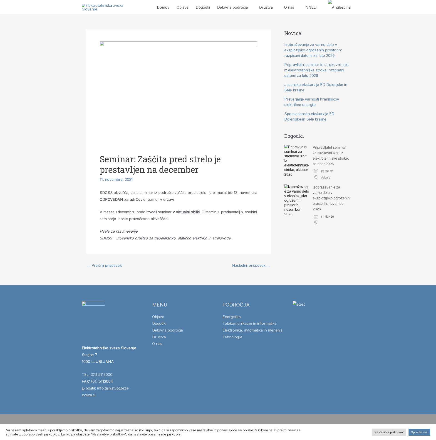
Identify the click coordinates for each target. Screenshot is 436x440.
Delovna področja (232, 7)
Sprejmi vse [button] (419, 432)
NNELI (311, 7)
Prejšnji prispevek (104, 265)
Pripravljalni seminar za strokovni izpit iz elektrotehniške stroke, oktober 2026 (331, 155)
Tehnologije (232, 337)
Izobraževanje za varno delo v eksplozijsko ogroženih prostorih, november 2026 (331, 197)
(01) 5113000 (101, 374)
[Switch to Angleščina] (339, 7)
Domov (163, 7)
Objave (182, 7)
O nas (289, 7)
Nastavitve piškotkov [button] (389, 432)
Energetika (232, 316)
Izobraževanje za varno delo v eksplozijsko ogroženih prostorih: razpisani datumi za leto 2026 (313, 50)
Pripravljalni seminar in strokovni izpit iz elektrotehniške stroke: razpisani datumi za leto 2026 (316, 70)
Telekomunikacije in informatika (250, 323)
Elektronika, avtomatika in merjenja (252, 330)
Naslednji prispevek (251, 265)
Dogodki (203, 7)
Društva (266, 7)
